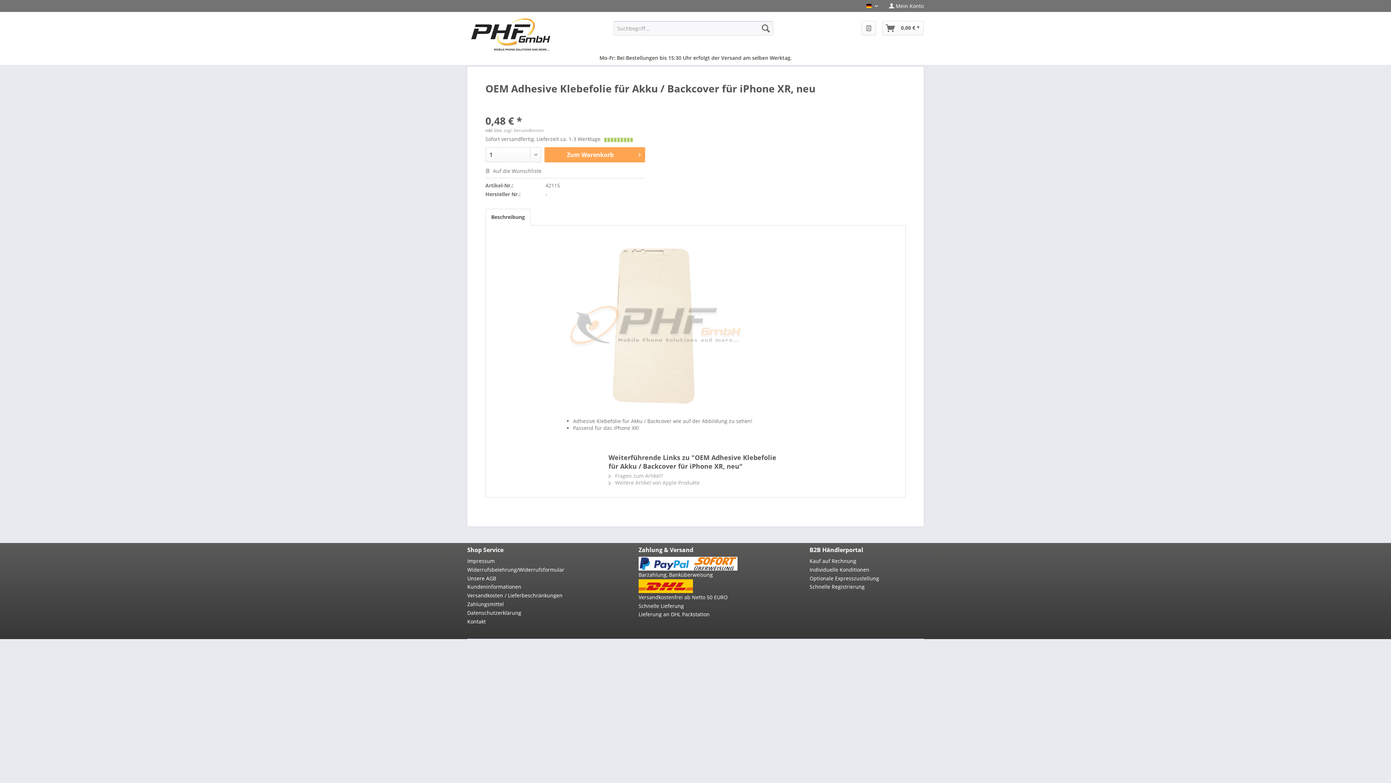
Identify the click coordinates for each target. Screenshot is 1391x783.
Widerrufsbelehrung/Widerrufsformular (515, 569)
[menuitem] (904, 6)
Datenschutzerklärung (494, 612)
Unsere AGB (481, 578)
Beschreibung (508, 217)
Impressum (481, 561)
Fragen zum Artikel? (638, 475)
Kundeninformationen (494, 586)
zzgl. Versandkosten (524, 130)
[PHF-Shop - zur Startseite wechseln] (511, 34)
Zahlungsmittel (485, 604)
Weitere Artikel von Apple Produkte (657, 482)
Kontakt (476, 621)
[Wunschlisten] (868, 28)
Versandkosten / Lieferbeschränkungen (515, 595)
